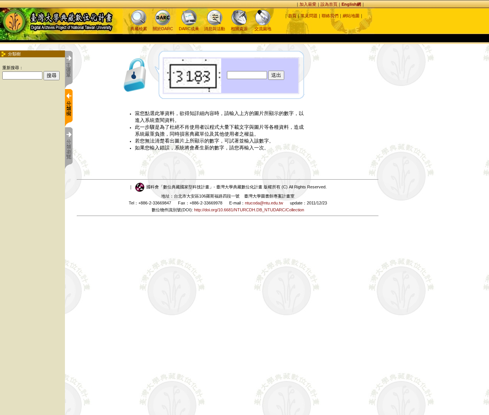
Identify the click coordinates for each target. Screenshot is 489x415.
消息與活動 (214, 28)
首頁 (292, 15)
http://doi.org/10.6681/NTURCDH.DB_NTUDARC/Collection (249, 210)
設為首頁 (329, 4)
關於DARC (163, 28)
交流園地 (262, 28)
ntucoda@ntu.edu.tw (264, 203)
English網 (351, 4)
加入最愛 (308, 4)
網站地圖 (351, 15)
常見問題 (309, 15)
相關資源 (239, 28)
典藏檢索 (138, 28)
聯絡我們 (330, 15)
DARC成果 (189, 28)
